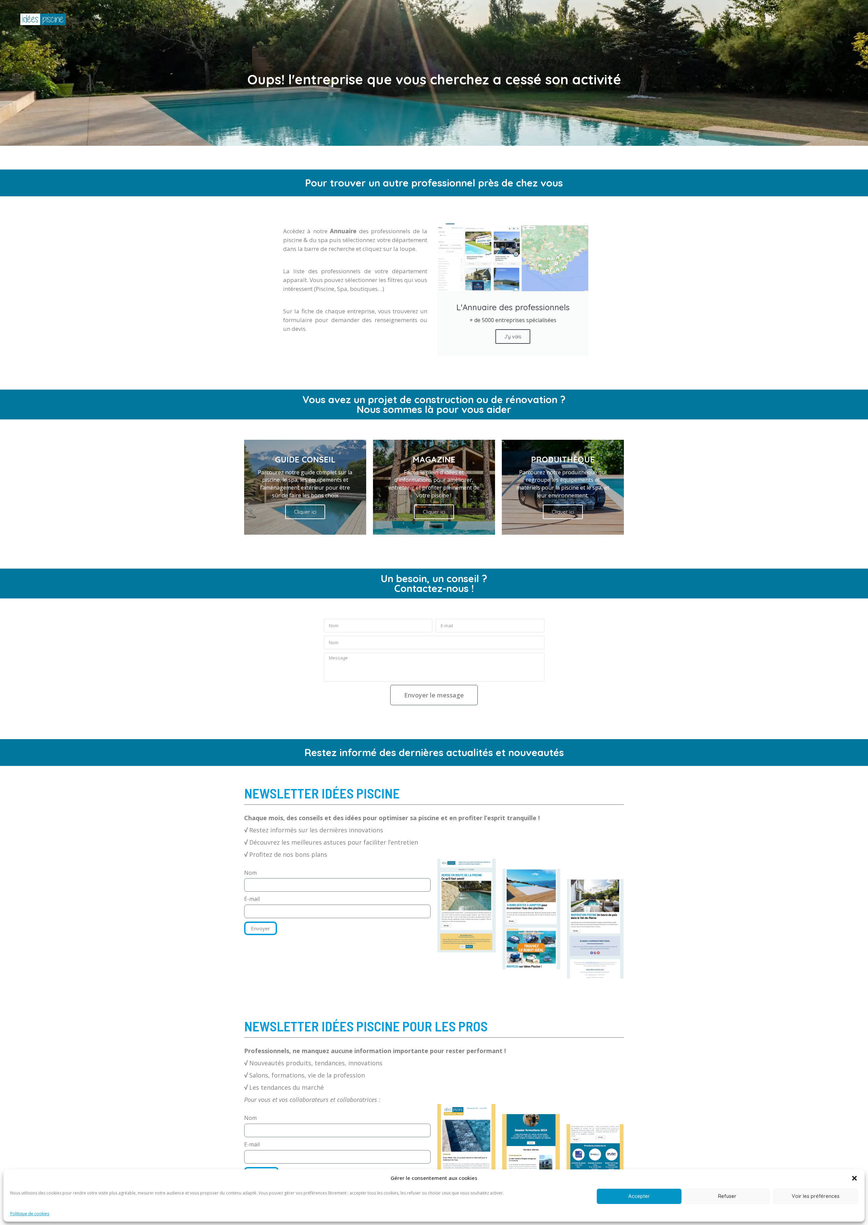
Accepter (639, 1196)
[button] (854, 1178)
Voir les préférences (816, 1196)
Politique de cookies (29, 1214)
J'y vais (512, 336)
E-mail (252, 899)
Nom (250, 872)
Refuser (727, 1196)
